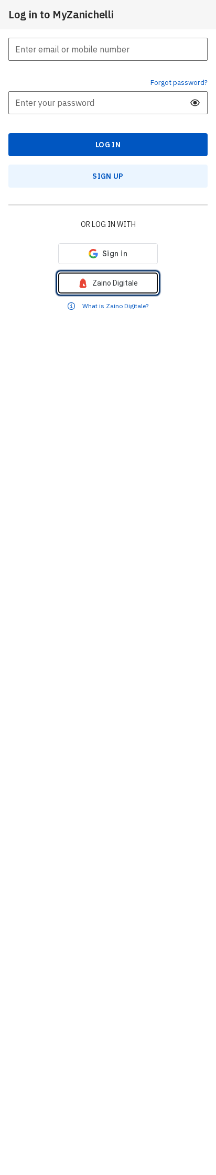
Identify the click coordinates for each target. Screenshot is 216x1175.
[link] (108, 283)
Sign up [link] (107, 176)
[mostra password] (195, 102)
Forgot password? (179, 82)
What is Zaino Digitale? (115, 306)
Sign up (107, 176)
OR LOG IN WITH (108, 224)
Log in (108, 144)
